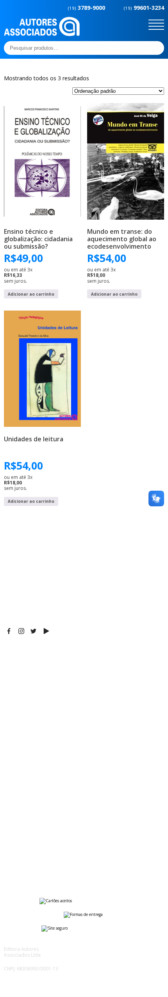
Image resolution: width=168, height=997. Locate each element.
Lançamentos (22, 785)
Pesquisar (156, 47)
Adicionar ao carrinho (31, 294)
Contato (14, 794)
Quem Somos (22, 746)
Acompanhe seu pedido (35, 865)
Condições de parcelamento (41, 836)
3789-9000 (86, 7)
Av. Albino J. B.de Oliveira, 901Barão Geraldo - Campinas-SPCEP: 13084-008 (52, 669)
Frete (11, 826)
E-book (13, 765)
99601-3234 (144, 7)
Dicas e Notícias (25, 755)
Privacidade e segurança (37, 845)
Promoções (19, 775)
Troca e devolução (29, 855)
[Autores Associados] (42, 33)
